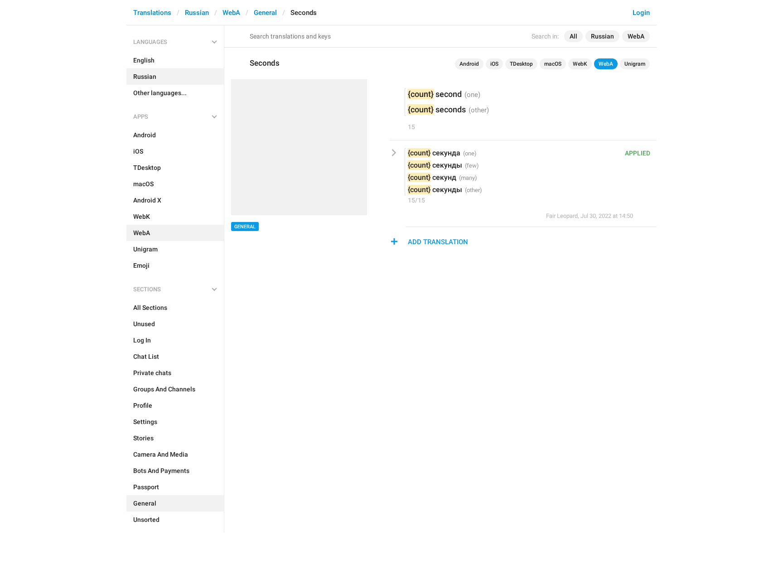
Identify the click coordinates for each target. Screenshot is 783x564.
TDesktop (521, 64)
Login (641, 13)
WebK (580, 64)
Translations (152, 13)
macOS (552, 64)
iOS (494, 64)
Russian (197, 13)
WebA (231, 13)
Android (469, 64)
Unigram (634, 64)
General (265, 13)
